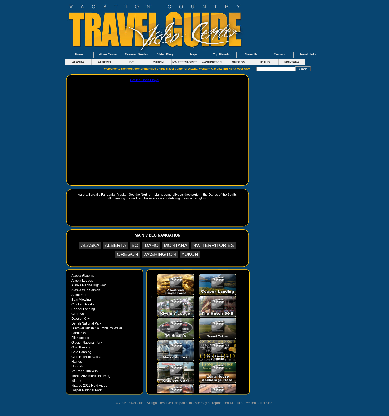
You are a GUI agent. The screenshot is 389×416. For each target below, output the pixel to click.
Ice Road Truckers (84, 371)
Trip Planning (222, 54)
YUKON (158, 62)
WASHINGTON (212, 62)
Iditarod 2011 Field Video (89, 385)
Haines (76, 362)
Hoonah (77, 366)
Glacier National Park (86, 342)
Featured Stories (136, 54)
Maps (193, 54)
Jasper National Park (86, 390)
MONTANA (291, 62)
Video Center (108, 54)
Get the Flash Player (144, 80)
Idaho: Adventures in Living (90, 376)
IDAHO (265, 62)
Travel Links (308, 54)
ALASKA (78, 62)
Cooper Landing (83, 309)
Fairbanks (78, 333)
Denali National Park (86, 323)
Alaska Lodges (82, 280)
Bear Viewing (81, 299)
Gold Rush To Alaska (86, 357)
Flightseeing (80, 338)
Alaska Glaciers (82, 276)
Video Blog (165, 54)
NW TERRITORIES (184, 62)
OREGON (238, 62)
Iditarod (76, 381)
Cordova (77, 314)
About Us (250, 54)
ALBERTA (105, 62)
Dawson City (80, 319)
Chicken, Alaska (82, 304)
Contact (279, 54)
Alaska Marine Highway (88, 285)
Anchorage (79, 295)
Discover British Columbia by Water (96, 328)
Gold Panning (81, 347)
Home (79, 54)
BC (131, 62)
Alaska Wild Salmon (85, 290)
